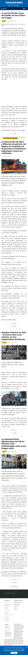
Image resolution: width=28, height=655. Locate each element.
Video (15, 609)
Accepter (14, 652)
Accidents (7, 620)
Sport (6, 616)
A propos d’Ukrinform (7, 627)
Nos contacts (7, 629)
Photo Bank (16, 5)
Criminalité (7, 618)
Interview (16, 604)
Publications (17, 602)
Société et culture (8, 614)
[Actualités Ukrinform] (14, 2)
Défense (6, 612)
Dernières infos (18, 600)
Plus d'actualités (14, 586)
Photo (15, 606)
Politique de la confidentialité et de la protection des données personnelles (8, 634)
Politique (6, 607)
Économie (7, 610)
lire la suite (14, 323)
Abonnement (10, 5)
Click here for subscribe (10, 138)
